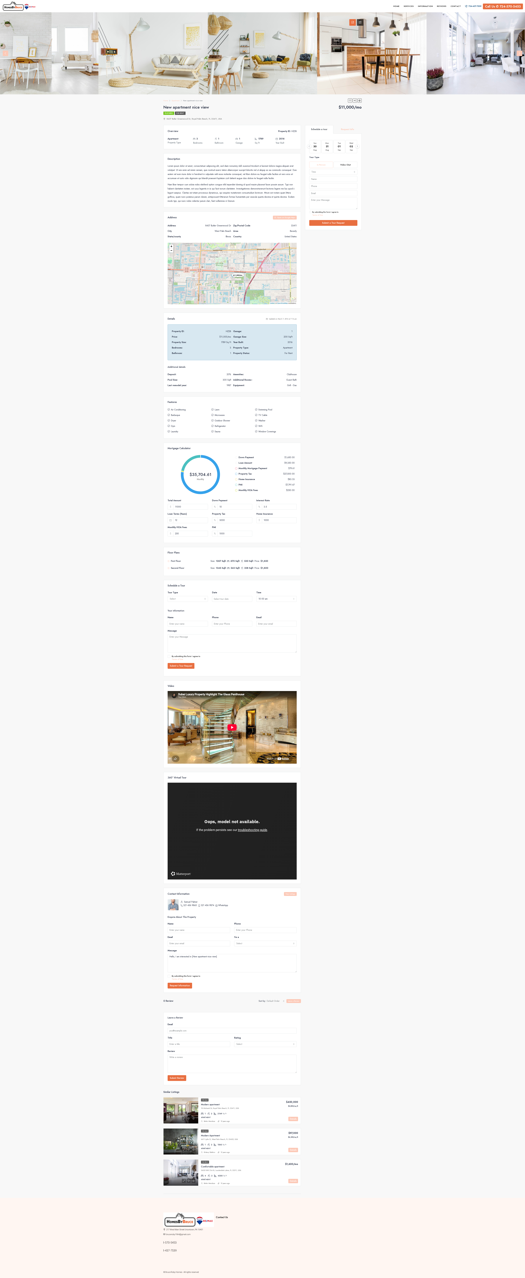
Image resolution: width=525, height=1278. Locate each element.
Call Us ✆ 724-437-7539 (195, 1250)
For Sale (205, 1100)
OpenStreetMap (282, 303)
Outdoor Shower (222, 420)
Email (259, 617)
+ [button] (171, 246)
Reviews (442, 6)
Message (172, 630)
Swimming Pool (265, 409)
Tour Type (173, 592)
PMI (214, 527)
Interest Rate (263, 500)
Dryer (173, 420)
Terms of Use (177, 659)
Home (396, 6)
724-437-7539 (475, 6)
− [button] (171, 250)
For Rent (180, 113)
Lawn (217, 409)
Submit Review (177, 1078)
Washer (261, 420)
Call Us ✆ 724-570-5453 (503, 6)
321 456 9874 (207, 905)
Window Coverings (267, 431)
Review (171, 1051)
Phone (215, 617)
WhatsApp (223, 905)
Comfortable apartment (212, 1166)
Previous (5, 53)
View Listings (290, 894)
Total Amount (174, 500)
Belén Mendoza (209, 1121)
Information (425, 6)
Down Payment (219, 500)
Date (214, 592)
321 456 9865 (190, 905)
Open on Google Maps (286, 217)
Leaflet (272, 303)
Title (170, 1037)
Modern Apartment (210, 1135)
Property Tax (218, 513)
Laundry (174, 431)
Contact (456, 6)
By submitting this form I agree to (186, 658)
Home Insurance (264, 513)
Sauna (217, 431)
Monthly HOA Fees (177, 527)
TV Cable (262, 415)
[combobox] (188, 599)
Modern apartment (210, 1104)
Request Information (180, 985)
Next (519, 53)
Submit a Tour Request (181, 665)
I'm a (236, 937)
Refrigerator (220, 426)
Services (409, 6)
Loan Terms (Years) (177, 513)
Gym (173, 426)
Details (293, 1118)
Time (258, 592)
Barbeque (175, 415)
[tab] (352, 22)
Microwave (220, 415)
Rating (237, 1037)
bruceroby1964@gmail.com (178, 1234)
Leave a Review (293, 1001)
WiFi (260, 426)
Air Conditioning (178, 409)
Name (170, 617)
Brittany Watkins (209, 1152)
